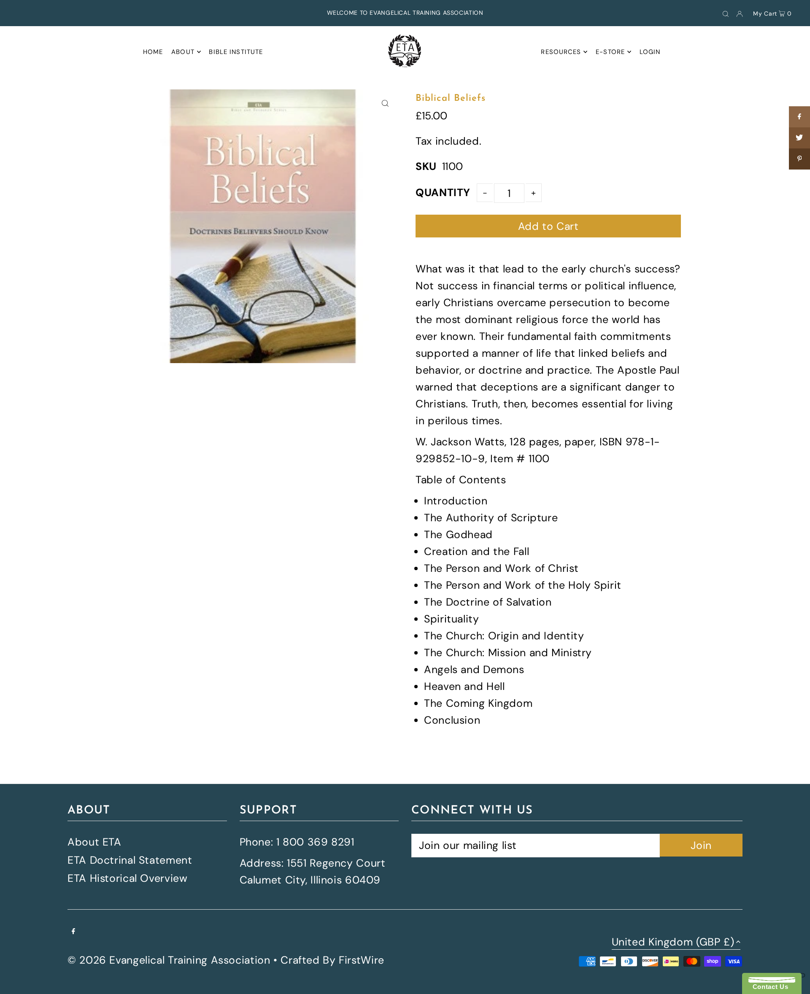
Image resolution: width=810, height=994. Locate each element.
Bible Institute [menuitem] (236, 52)
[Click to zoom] (384, 103)
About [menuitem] (182, 52)
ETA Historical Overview (127, 878)
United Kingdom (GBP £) (673, 943)
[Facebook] (73, 930)
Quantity (443, 192)
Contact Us (768, 986)
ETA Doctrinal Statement (130, 860)
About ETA (95, 842)
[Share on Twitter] (799, 137)
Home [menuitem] (153, 52)
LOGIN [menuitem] (650, 52)
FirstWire (361, 960)
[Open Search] (726, 13)
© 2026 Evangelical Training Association (169, 960)
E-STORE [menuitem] (610, 52)
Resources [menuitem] (561, 52)
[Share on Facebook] (799, 116)
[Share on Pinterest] (799, 159)
